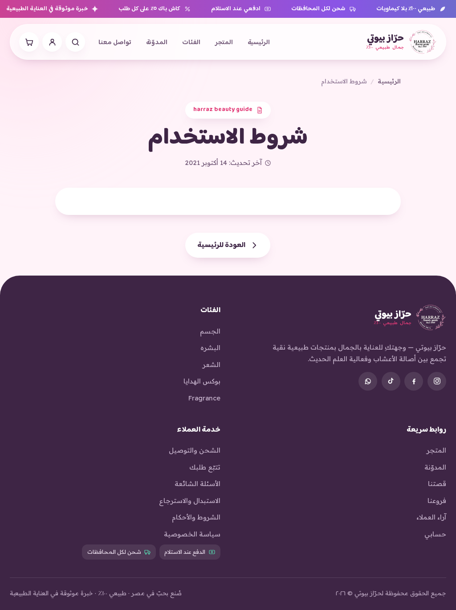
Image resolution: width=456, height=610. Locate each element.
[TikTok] (391, 381)
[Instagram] (437, 381)
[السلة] (29, 42)
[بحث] (75, 42)
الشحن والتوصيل (194, 450)
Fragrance (204, 398)
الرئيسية (259, 43)
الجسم (210, 331)
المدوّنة (156, 43)
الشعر (211, 364)
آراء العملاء (431, 517)
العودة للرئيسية (222, 245)
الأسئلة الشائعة (197, 483)
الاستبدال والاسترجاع (189, 500)
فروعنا (437, 500)
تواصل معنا (114, 43)
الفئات (191, 43)
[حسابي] (52, 42)
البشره (210, 347)
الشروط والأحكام (196, 517)
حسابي (435, 534)
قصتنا (437, 483)
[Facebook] (413, 381)
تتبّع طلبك (204, 467)
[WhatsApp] (367, 381)
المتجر (224, 43)
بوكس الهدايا (201, 381)
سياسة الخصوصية (192, 534)
